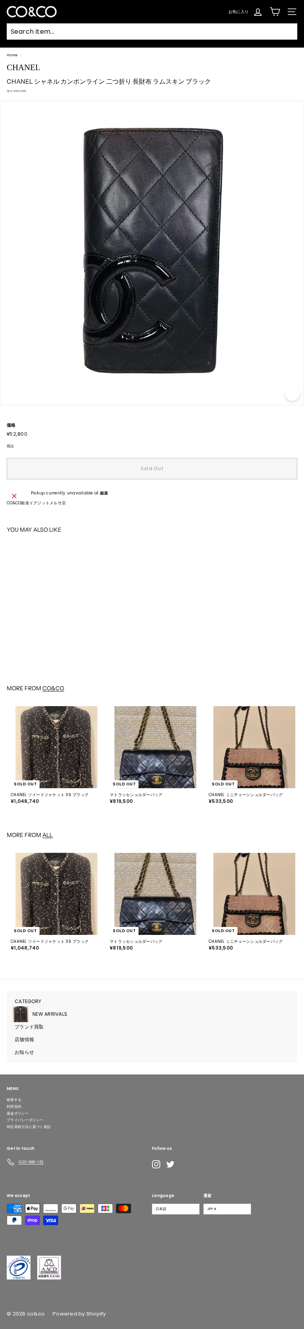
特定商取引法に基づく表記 (29, 1126)
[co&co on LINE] (186, 1164)
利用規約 (14, 1106)
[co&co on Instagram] (156, 1164)
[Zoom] (292, 393)
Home (12, 55)
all (47, 835)
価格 (11, 425)
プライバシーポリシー (25, 1120)
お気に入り (238, 11)
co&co (53, 688)
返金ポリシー (18, 1113)
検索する (14, 1099)
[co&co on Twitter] (170, 1164)
